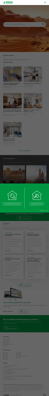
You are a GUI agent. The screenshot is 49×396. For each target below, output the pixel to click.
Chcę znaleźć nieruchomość (12, 203)
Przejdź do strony (43, 210)
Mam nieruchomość (36, 203)
